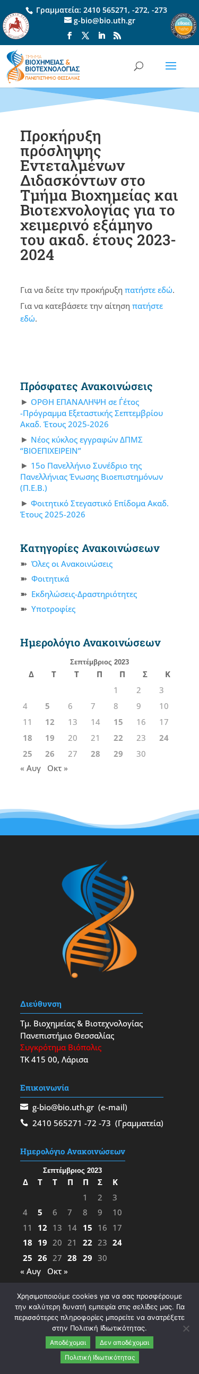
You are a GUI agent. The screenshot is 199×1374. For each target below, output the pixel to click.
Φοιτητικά (50, 578)
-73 (105, 1123)
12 (50, 721)
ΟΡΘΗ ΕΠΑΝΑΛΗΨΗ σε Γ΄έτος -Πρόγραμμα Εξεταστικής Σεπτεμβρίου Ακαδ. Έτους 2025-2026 (91, 412)
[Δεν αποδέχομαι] (185, 1328)
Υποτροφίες (53, 608)
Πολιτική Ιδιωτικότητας (100, 1357)
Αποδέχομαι (68, 1342)
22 (118, 737)
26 (50, 753)
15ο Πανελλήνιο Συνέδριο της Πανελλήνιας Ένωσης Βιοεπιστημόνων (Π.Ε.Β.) (91, 476)
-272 (140, 10)
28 (95, 753)
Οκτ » (57, 768)
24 (164, 737)
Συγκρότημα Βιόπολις (60, 1047)
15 (118, 721)
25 (27, 753)
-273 (159, 10)
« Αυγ (30, 768)
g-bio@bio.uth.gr (63, 1107)
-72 (90, 1123)
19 (50, 737)
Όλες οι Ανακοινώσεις (72, 563)
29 (118, 753)
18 (27, 737)
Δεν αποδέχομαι (124, 1342)
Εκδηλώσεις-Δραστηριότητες (84, 594)
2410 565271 (105, 10)
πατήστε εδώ (148, 289)
